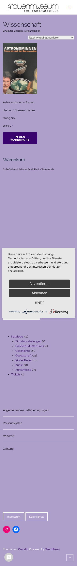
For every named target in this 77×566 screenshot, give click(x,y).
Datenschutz (36, 516)
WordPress (52, 549)
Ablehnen (39, 293)
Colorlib (23, 549)
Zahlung (8, 448)
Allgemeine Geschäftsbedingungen (26, 410)
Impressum (13, 516)
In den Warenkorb (20, 138)
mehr (39, 302)
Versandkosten (12, 423)
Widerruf (8, 435)
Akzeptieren (39, 284)
